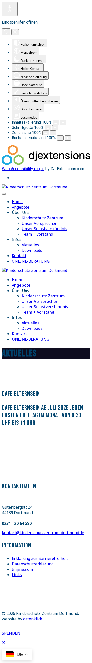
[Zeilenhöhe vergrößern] (53, 132)
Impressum (22, 569)
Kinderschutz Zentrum (42, 218)
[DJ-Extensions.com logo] (46, 164)
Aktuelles (30, 245)
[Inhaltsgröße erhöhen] (63, 122)
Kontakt (19, 255)
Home (17, 201)
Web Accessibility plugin (23, 168)
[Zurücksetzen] (6, 31)
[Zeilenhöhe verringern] (45, 132)
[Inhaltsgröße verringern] (56, 122)
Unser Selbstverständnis (44, 228)
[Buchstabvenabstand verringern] (60, 138)
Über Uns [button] (20, 212)
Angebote (20, 207)
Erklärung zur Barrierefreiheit (40, 558)
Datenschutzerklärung (32, 564)
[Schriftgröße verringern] (48, 127)
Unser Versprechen (39, 223)
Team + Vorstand (37, 234)
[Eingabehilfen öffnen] (10, 9)
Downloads (32, 250)
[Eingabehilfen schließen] (15, 32)
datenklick (32, 619)
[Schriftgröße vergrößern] (55, 127)
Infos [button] (16, 239)
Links (17, 574)
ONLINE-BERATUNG (31, 261)
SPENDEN (11, 633)
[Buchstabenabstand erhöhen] (68, 138)
